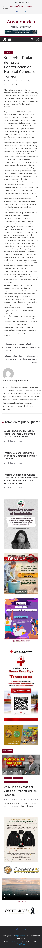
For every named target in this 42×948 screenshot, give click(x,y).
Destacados (8, 52)
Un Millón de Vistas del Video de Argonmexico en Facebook (20, 791)
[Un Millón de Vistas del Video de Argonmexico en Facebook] (21, 765)
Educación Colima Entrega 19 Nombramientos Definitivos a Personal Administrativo (19, 433)
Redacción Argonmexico (29, 81)
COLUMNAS (8, 778)
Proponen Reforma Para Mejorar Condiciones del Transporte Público (21, 7)
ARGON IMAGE (21, 902)
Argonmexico (21, 22)
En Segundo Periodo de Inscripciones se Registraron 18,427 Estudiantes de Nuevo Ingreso (20, 359)
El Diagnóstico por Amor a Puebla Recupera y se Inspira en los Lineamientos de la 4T (22, 347)
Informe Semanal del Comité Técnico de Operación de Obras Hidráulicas (20, 455)
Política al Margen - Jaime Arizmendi (16, 782)
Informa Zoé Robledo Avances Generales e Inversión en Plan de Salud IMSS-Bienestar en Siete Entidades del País (21, 479)
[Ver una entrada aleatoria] (37, 39)
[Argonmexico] (4, 39)
